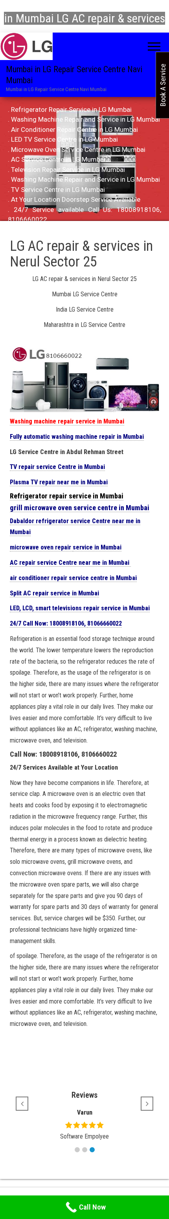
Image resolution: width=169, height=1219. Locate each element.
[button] (77, 1149)
